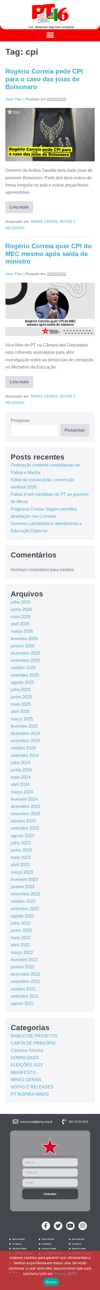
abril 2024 (20, 784)
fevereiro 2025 (24, 726)
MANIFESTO (23, 1072)
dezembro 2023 (25, 806)
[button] (50, 35)
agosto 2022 (22, 916)
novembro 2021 (25, 981)
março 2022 (22, 952)
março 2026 (22, 631)
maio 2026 (21, 616)
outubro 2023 (23, 821)
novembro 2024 (25, 740)
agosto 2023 (22, 835)
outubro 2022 (23, 901)
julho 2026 (21, 602)
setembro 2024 (25, 755)
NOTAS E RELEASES (32, 1087)
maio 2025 (21, 704)
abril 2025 (20, 711)
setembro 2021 (25, 996)
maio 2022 (21, 937)
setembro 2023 (25, 828)
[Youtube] (70, 1226)
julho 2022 (21, 923)
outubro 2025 (23, 667)
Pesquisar (20, 420)
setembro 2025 (25, 675)
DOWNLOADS (25, 1057)
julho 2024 (21, 762)
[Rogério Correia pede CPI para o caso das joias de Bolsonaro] (50, 134)
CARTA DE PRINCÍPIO (33, 1043)
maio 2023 (21, 857)
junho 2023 (21, 850)
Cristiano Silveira (27, 1050)
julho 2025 (21, 689)
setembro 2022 (25, 908)
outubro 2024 (23, 748)
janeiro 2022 (22, 967)
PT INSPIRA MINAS (30, 1094)
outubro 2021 (23, 989)
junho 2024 (21, 770)
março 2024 (22, 792)
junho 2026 (21, 609)
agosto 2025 (22, 682)
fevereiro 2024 (24, 799)
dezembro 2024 (25, 733)
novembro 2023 (25, 813)
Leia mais (21, 205)
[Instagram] (82, 1226)
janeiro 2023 (22, 886)
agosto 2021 (22, 1003)
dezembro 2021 (25, 974)
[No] (93, 1270)
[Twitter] (58, 1226)
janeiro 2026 (22, 646)
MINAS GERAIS (44, 221)
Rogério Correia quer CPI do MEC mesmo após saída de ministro (48, 253)
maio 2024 (21, 777)
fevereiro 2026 (24, 638)
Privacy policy (66, 1273)
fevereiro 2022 (24, 959)
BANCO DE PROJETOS (34, 1036)
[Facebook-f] (46, 1226)
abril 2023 (20, 864)
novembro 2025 (25, 660)
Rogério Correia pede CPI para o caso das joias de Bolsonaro (44, 79)
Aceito (51, 1282)
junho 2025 (21, 697)
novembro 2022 (25, 894)
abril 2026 (20, 624)
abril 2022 (20, 945)
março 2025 (22, 719)
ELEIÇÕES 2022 (27, 1065)
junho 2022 (21, 930)
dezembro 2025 (25, 653)
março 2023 (22, 872)
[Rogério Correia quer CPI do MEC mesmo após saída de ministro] (50, 309)
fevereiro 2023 (24, 879)
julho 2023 (21, 843)
